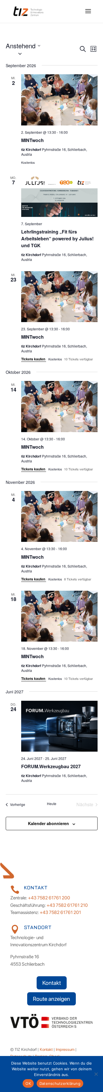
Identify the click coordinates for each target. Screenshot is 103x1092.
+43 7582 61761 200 (49, 898)
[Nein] (96, 1074)
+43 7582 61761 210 (67, 905)
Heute (51, 803)
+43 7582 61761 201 (60, 912)
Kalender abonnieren (48, 823)
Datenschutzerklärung (59, 1083)
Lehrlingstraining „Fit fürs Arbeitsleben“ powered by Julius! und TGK (57, 238)
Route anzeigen (51, 998)
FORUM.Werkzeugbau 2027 (51, 766)
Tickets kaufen (33, 359)
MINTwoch (32, 140)
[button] (42, 53)
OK (28, 1083)
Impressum (65, 1049)
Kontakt (51, 982)
